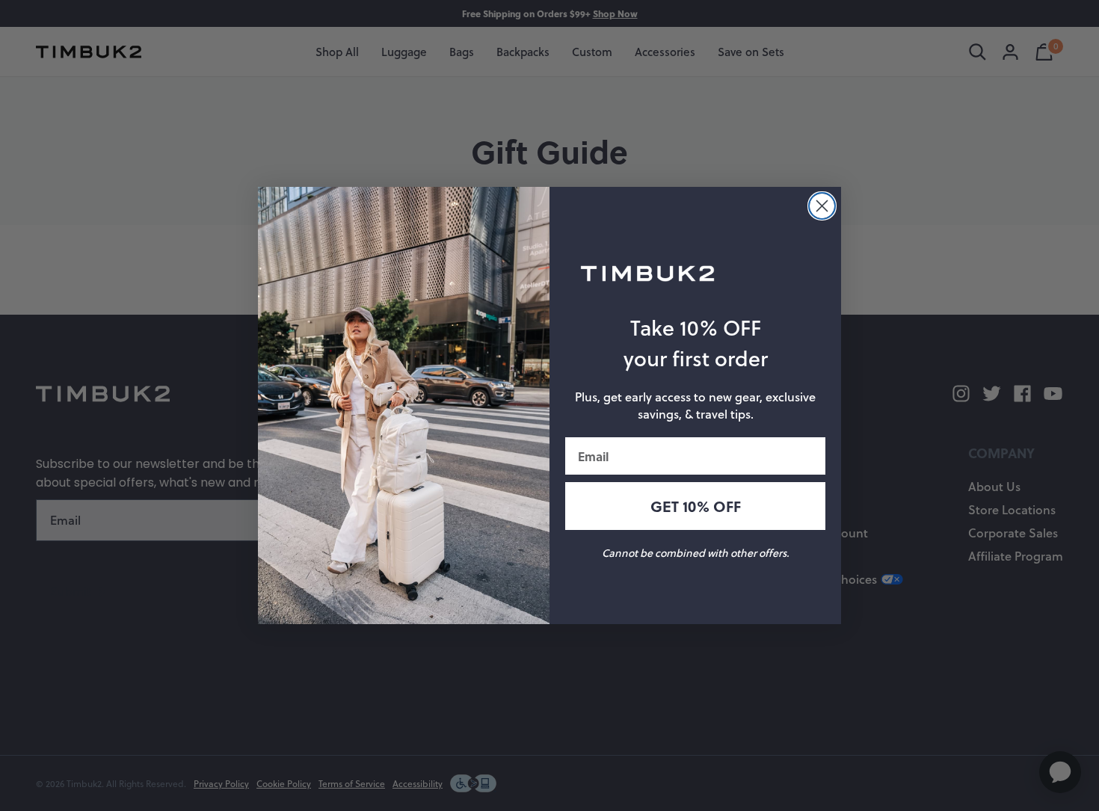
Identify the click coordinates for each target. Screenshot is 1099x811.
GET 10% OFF (695, 506)
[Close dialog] (822, 206)
